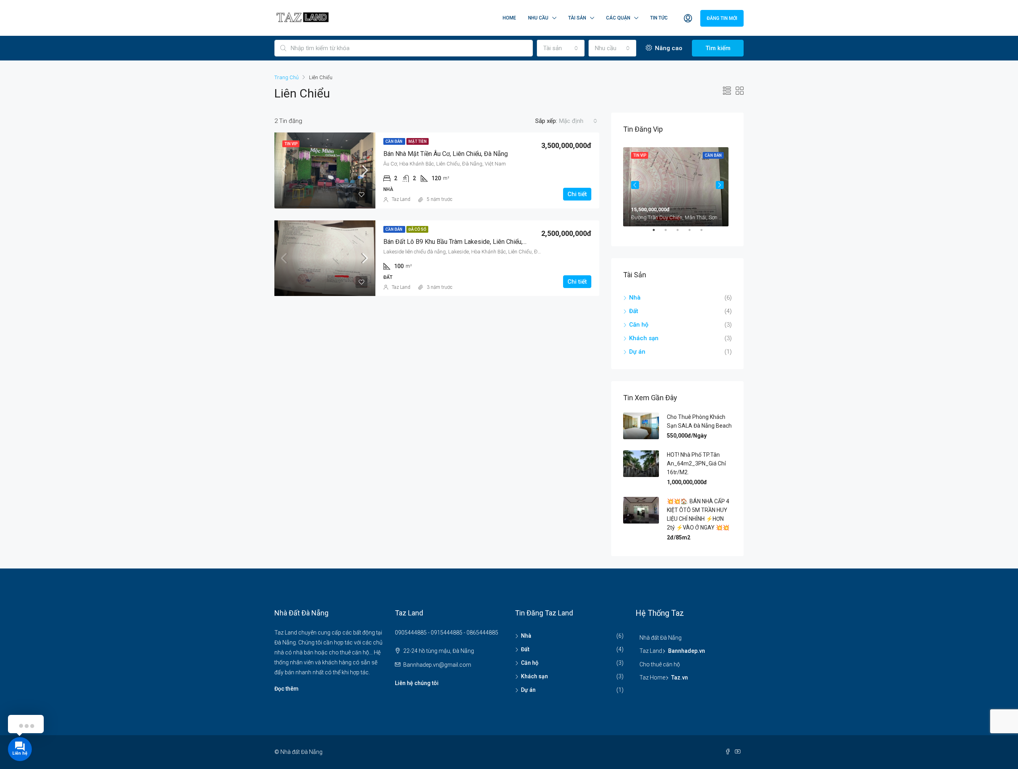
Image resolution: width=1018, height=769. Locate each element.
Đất (633, 311)
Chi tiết (577, 194)
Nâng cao (667, 48)
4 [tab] (693, 233)
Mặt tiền (417, 141)
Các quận (618, 18)
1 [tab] (658, 233)
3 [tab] (682, 233)
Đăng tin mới (722, 18)
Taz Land (401, 199)
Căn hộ (639, 324)
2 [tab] (670, 233)
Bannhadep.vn (686, 651)
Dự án (637, 351)
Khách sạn (644, 338)
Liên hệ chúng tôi (417, 683)
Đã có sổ (417, 229)
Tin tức (659, 18)
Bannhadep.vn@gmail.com (437, 665)
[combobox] (561, 48)
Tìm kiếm (717, 48)
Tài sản (577, 18)
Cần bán (394, 141)
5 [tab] (705, 233)
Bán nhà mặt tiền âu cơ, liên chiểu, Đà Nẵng (445, 154)
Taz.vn (679, 677)
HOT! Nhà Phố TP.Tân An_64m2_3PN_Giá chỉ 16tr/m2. (696, 463)
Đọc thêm (286, 688)
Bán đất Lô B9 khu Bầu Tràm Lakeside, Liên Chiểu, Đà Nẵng (465, 241)
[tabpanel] (677, 185)
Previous (635, 185)
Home (509, 18)
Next (720, 185)
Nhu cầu (538, 18)
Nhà (635, 297)
